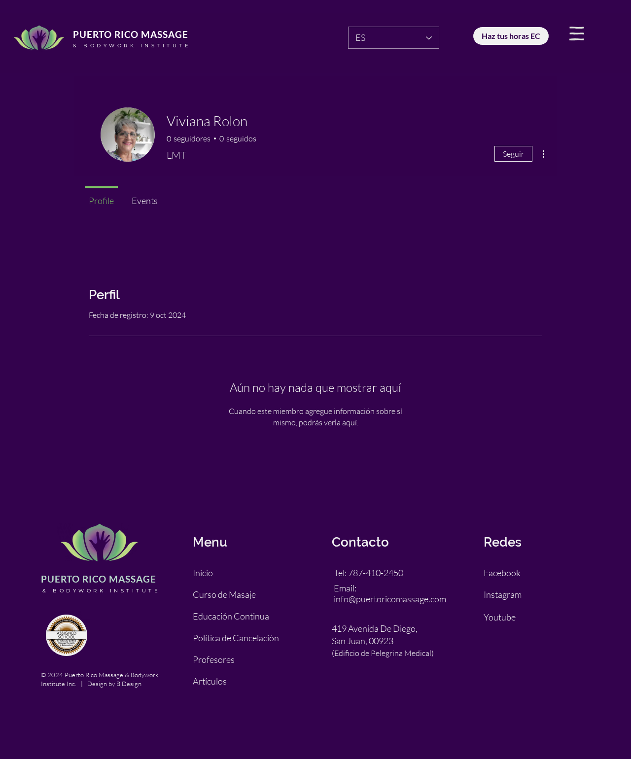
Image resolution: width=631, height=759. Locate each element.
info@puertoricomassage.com (390, 598)
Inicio (203, 572)
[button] (576, 33)
